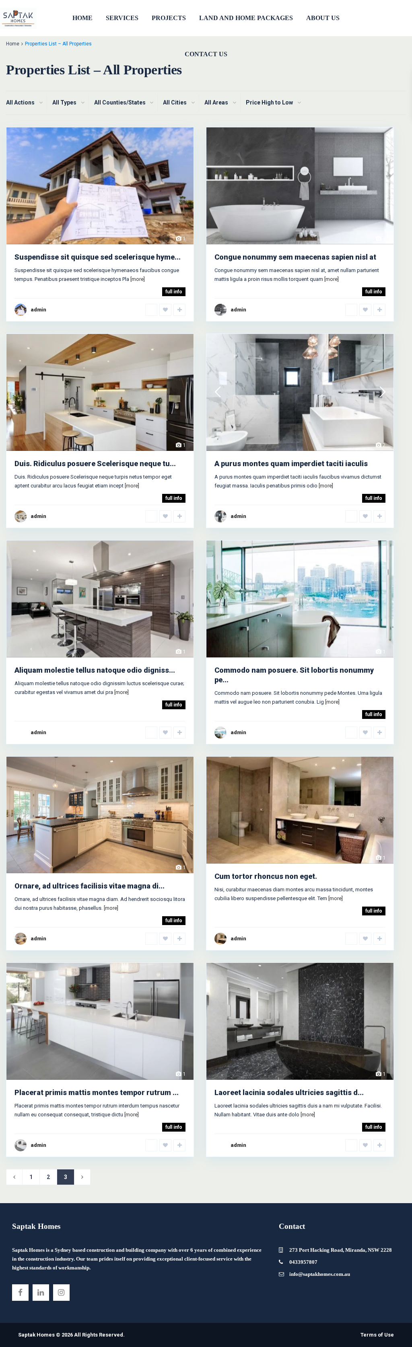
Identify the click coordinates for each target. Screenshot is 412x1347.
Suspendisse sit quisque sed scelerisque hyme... (97, 257)
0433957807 (303, 1262)
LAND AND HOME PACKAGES (246, 17)
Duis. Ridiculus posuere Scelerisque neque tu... (95, 463)
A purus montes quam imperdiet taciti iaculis (291, 463)
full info (173, 292)
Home (12, 44)
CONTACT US (206, 54)
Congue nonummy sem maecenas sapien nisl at (295, 257)
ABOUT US (323, 17)
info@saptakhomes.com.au (319, 1274)
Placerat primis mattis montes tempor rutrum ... (96, 1092)
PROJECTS (169, 17)
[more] (137, 279)
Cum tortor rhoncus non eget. (265, 876)
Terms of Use (377, 1335)
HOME (82, 17)
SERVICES (122, 17)
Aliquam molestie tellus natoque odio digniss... (94, 670)
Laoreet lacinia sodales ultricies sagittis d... (289, 1092)
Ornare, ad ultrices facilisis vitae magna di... (89, 886)
